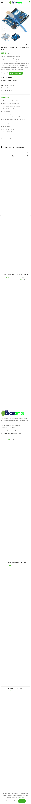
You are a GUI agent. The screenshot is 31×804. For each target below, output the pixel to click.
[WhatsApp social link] (12, 91)
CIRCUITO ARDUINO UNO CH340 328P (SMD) (22, 276)
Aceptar (21, 801)
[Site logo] (15, 2)
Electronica (9, 44)
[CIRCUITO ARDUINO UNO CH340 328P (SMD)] (23, 211)
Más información (10, 801)
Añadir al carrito (15, 73)
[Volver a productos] (27, 44)
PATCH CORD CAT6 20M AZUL (17, 562)
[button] (3, 19)
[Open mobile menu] (2, 2)
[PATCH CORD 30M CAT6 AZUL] (4, 497)
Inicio (2, 44)
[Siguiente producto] (29, 44)
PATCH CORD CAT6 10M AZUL (17, 688)
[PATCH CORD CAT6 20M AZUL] (4, 623)
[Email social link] (10, 91)
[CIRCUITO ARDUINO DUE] (8, 211)
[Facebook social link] (5, 91)
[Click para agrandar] (4, 28)
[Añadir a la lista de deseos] (12, 152)
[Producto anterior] (25, 44)
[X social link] (7, 91)
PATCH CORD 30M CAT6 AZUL (17, 437)
